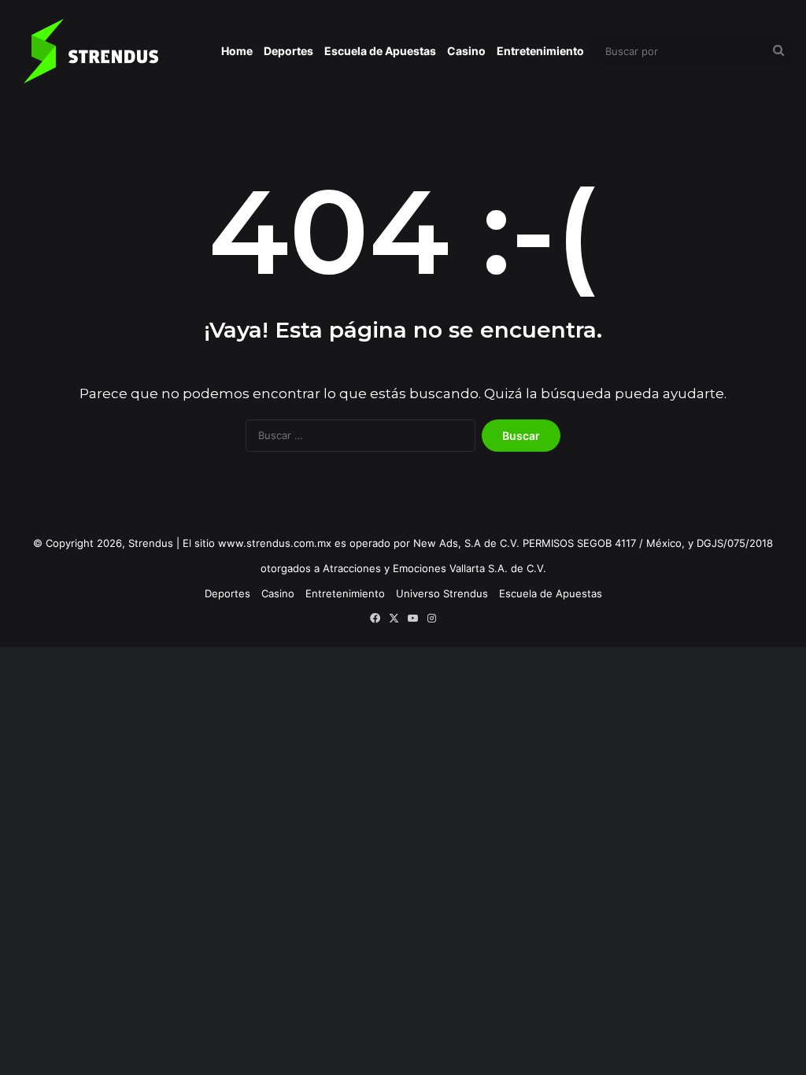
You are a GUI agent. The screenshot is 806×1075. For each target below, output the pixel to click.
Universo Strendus (442, 593)
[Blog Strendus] (90, 51)
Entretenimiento (540, 50)
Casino (466, 50)
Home (237, 50)
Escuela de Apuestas (380, 50)
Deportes (288, 50)
